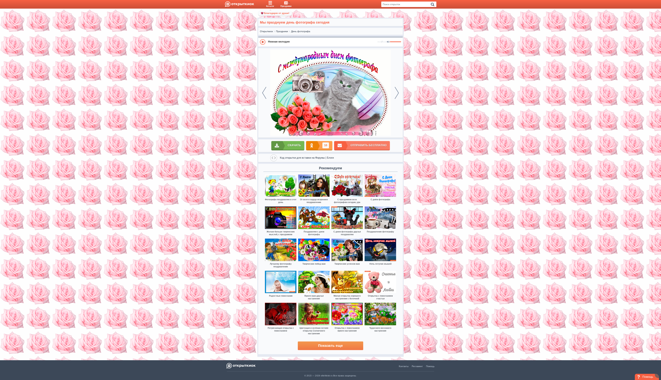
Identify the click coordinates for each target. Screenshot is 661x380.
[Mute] (388, 42)
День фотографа (300, 31)
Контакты (403, 366)
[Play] (262, 42)
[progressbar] (395, 42)
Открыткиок (266, 31)
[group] (330, 41)
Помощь (430, 366)
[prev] (264, 93)
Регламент (417, 366)
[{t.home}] (241, 366)
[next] (397, 93)
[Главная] (239, 4)
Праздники (282, 31)
